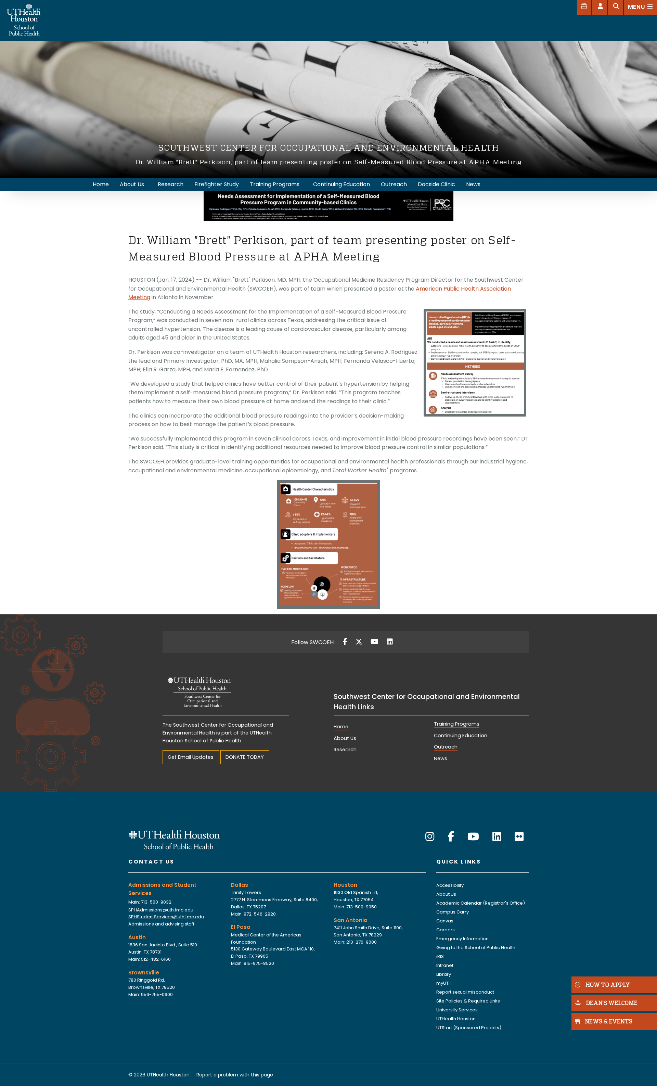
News (440, 758)
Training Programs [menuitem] (274, 184)
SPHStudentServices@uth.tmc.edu (166, 916)
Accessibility (450, 885)
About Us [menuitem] (132, 184)
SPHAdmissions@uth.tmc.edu (160, 910)
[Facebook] (345, 642)
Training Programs (456, 723)
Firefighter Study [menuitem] (216, 184)
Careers (445, 930)
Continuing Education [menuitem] (341, 184)
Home (341, 726)
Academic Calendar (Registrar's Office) (480, 903)
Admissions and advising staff (161, 924)
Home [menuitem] (101, 184)
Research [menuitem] (170, 184)
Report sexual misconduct (465, 992)
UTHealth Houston (456, 1018)
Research (345, 749)
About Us (345, 738)
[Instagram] (429, 836)
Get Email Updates (191, 757)
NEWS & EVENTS (608, 1021)
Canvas (444, 921)
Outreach (446, 746)
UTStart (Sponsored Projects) (468, 1027)
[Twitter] (359, 642)
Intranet (444, 965)
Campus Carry (452, 912)
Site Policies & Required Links (468, 1001)
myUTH (444, 983)
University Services (457, 1010)
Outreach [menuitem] (394, 184)
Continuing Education (460, 735)
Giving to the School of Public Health (475, 947)
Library (443, 974)
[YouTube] (374, 642)
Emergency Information (462, 938)
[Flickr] (519, 836)
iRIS (440, 956)
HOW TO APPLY (607, 984)
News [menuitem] (473, 184)
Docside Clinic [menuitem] (436, 184)
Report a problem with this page (234, 1074)
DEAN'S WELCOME (611, 1003)
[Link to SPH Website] (174, 839)
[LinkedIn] (390, 642)
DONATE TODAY (245, 757)
